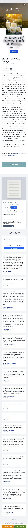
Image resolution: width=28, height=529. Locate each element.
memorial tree (17, 153)
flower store (12, 155)
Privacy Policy (10, 523)
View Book (6, 207)
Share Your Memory (8, 226)
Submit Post (14, 248)
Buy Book (14, 207)
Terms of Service (18, 523)
